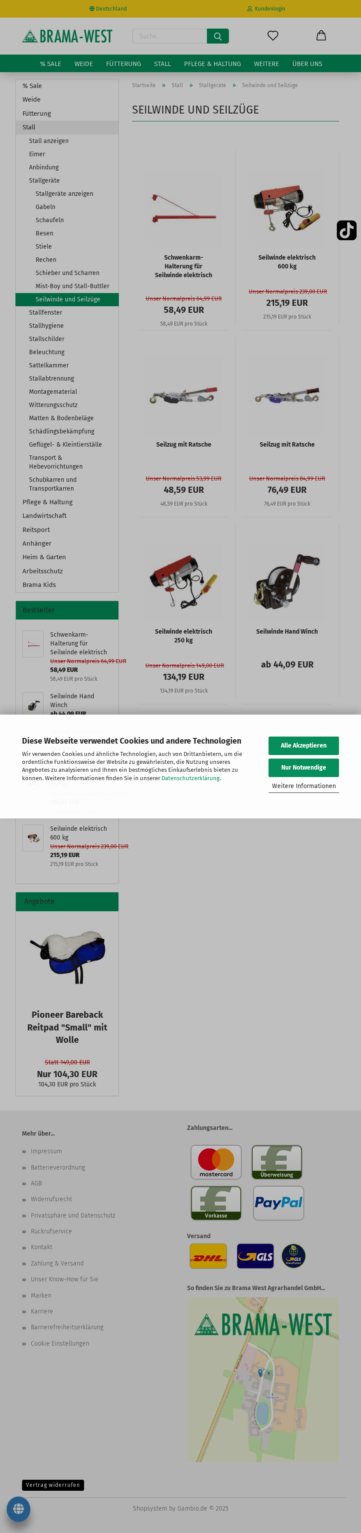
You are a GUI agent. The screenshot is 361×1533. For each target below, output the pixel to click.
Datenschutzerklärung (191, 778)
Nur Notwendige (303, 767)
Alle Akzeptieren (304, 745)
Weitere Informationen (304, 786)
